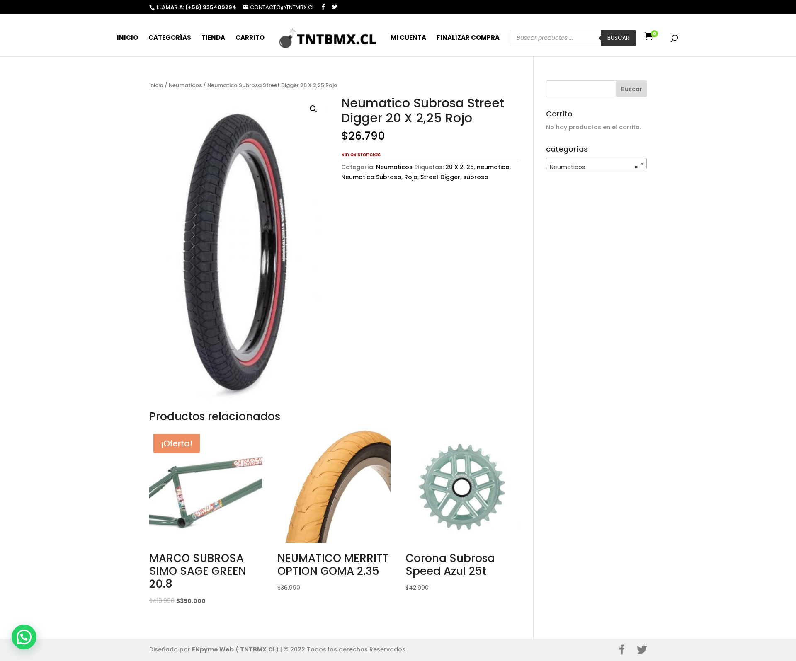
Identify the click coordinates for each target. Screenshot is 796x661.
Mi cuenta (408, 38)
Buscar (618, 38)
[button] (313, 109)
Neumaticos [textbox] (594, 167)
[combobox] (596, 163)
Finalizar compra (468, 38)
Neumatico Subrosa (371, 177)
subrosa (475, 177)
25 (470, 167)
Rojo (410, 177)
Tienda (213, 38)
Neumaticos (185, 85)
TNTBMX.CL (258, 649)
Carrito (250, 38)
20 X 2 (454, 167)
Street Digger (440, 177)
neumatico (493, 167)
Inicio (127, 38)
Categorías (169, 38)
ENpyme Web (213, 649)
